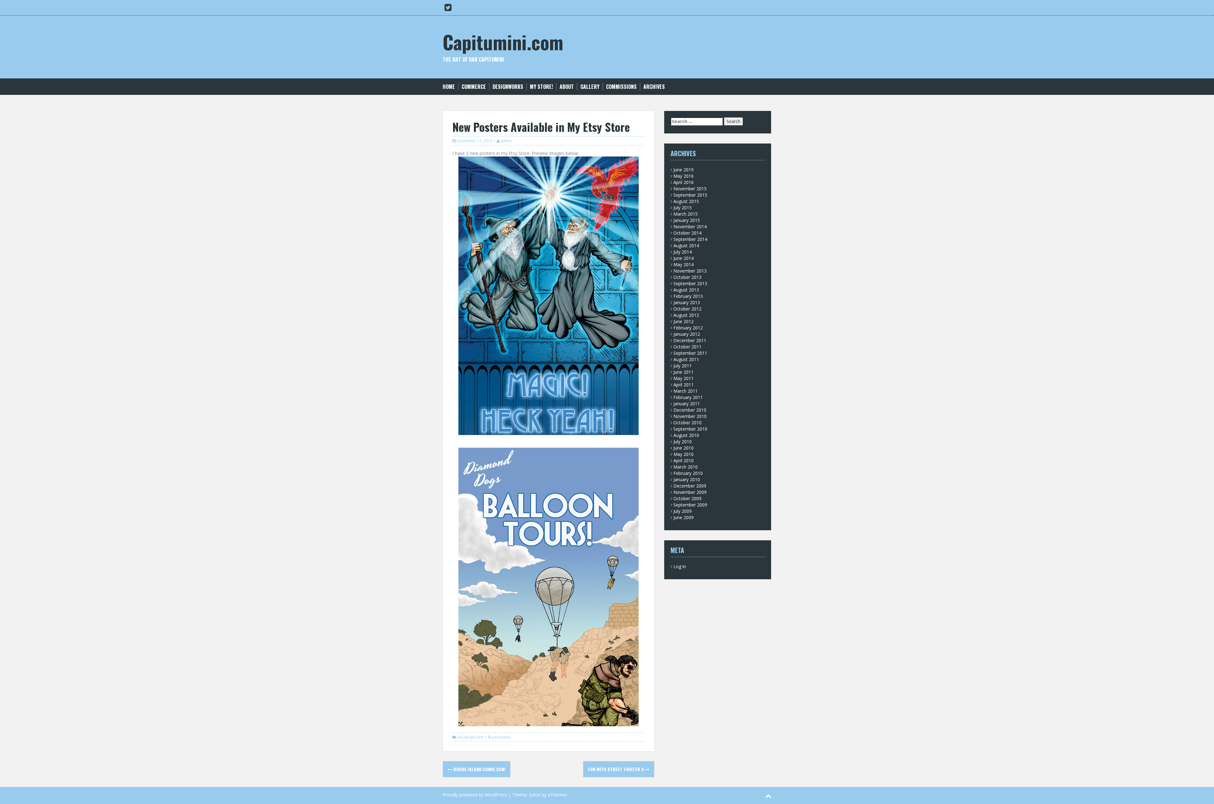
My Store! (541, 86)
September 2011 (690, 353)
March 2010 (685, 467)
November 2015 (690, 189)
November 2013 (690, 271)
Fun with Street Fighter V (616, 769)
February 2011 (688, 397)
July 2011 (682, 366)
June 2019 (683, 170)
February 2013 (688, 296)
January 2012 (686, 334)
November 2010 (690, 416)
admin (506, 141)
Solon (535, 795)
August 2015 (686, 201)
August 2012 (686, 315)
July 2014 (682, 252)
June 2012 (683, 321)
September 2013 (690, 283)
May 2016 (683, 176)
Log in (679, 566)
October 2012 (687, 309)
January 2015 (686, 220)
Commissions (621, 86)
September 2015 (690, 195)
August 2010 (686, 435)
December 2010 (689, 410)
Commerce (474, 86)
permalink (500, 737)
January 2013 (686, 302)
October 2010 (687, 423)
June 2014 (683, 258)
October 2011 (687, 347)
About (567, 86)
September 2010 (690, 429)
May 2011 (683, 378)
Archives (654, 86)
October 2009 (687, 498)
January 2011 (686, 404)
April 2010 (683, 460)
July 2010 (682, 442)
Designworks (508, 86)
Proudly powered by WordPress (475, 795)
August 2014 (686, 245)
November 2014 (690, 227)
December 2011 (689, 340)
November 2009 (690, 492)
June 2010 (683, 448)
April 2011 (683, 385)
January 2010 (686, 479)
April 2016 (683, 182)
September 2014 (690, 239)
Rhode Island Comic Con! (479, 769)
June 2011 (683, 372)
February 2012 (688, 328)
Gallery (589, 86)
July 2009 (682, 511)
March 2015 (685, 214)
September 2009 (690, 505)
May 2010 (683, 454)
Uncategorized (470, 737)
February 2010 (688, 473)
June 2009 (683, 517)
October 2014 (687, 233)
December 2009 (689, 486)
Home (449, 86)
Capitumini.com (503, 42)
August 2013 (686, 290)
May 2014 (683, 264)
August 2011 (686, 359)
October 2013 (687, 277)
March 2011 (685, 391)
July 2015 (682, 208)
